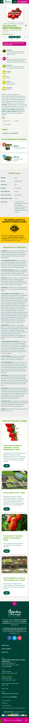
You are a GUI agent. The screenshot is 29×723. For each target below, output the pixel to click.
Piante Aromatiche (6, 648)
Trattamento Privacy (6, 700)
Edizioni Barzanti (21, 708)
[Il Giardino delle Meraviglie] (14, 613)
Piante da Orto (5, 645)
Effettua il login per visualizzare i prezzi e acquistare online (14, 43)
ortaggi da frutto (6, 120)
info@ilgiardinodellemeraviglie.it (10, 693)
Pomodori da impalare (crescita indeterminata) (14, 23)
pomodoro (16, 120)
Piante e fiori (5, 652)
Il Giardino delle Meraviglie (7, 1)
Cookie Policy (5, 703)
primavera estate (7, 124)
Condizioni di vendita (6, 705)
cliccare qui (9, 410)
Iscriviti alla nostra (9, 697)
